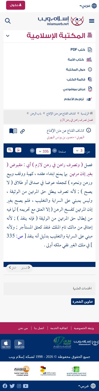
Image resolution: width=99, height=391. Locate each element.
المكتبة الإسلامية (57, 36)
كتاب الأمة (76, 59)
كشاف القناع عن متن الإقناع (61, 114)
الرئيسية (85, 114)
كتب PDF (78, 49)
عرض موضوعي (74, 89)
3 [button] (81, 151)
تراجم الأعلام (74, 99)
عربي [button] (85, 6)
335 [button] (46, 151)
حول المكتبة (75, 69)
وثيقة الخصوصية (84, 328)
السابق (24, 268)
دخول (14, 5)
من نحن (23, 328)
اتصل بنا (39, 328)
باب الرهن (35, 114)
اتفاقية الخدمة (59, 328)
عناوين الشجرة (83, 301)
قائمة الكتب (76, 79)
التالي (13, 268)
